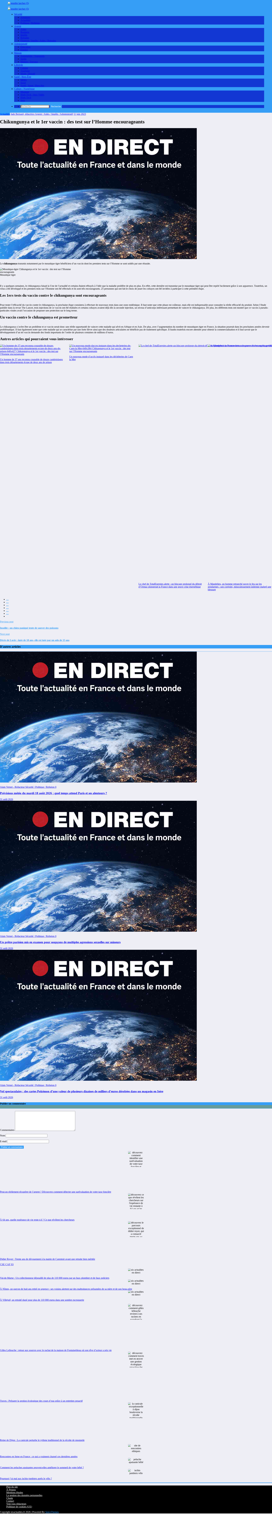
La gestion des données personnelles (24, 1495)
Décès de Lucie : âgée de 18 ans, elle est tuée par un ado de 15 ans (34, 640)
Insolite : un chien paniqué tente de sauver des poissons (29, 628)
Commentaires (7, 1130)
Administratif (20, 43)
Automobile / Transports (32, 56)
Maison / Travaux (29, 61)
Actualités (25, 20)
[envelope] (7, 608)
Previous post (6, 621)
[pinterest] (7, 611)
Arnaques (25, 17)
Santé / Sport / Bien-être (32, 85)
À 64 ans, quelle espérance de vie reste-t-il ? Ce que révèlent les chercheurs (37, 1219)
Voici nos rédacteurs (16, 1503)
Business (24, 32)
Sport (23, 82)
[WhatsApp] (7, 614)
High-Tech (25, 97)
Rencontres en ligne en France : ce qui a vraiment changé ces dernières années (38, 1456)
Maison (18, 53)
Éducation (25, 47)
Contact (10, 1501)
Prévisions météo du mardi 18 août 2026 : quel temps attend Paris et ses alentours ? (53, 793)
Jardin (23, 59)
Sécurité (18, 14)
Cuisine (24, 68)
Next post (5, 634)
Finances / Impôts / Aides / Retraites (38, 40)
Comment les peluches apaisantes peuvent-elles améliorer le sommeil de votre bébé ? (42, 1467)
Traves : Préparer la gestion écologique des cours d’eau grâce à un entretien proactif (41, 1401)
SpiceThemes (52, 1512)
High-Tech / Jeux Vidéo (32, 94)
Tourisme (25, 70)
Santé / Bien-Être (22, 76)
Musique (24, 92)
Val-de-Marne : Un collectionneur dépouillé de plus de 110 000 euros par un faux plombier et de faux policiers (54, 1278)
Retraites (24, 37)
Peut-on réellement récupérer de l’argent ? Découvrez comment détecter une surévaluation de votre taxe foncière (55, 1191)
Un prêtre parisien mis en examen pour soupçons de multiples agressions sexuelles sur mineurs (60, 942)
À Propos (11, 1489)
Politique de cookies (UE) (19, 1506)
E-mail (3, 1141)
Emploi (24, 49)
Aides (23, 29)
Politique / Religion (30, 23)
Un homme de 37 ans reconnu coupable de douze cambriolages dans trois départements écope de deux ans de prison (31, 361)
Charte (9, 1498)
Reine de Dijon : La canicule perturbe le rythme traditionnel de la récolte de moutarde (42, 1440)
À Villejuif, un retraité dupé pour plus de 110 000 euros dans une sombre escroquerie (42, 1300)
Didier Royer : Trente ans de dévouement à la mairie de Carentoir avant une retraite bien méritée (47, 1259)
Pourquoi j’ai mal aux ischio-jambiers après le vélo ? (26, 1478)
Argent (17, 26)
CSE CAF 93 (7, 1264)
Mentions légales (14, 1492)
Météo (23, 80)
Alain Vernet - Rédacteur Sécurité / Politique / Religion (27, 787)
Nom (3, 1135)
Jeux (22, 100)
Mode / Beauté (27, 73)
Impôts (23, 35)
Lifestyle (18, 65)
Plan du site (12, 1487)
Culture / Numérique (24, 88)
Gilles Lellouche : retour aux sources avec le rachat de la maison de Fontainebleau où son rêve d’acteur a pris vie (56, 1350)
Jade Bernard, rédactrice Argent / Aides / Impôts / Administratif (42, 114)
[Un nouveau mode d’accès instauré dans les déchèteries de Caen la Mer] (101, 348)
